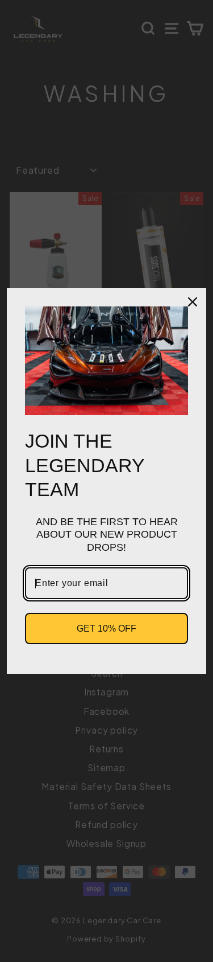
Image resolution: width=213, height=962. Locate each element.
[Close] (192, 302)
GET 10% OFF (106, 628)
